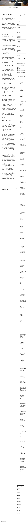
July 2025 (18, 41)
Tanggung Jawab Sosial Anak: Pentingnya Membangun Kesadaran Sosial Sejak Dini (21, 68)
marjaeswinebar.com (22, 246)
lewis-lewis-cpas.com (22, 165)
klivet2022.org (21, 219)
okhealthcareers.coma (22, 76)
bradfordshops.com (22, 169)
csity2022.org (21, 226)
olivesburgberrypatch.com (23, 391)
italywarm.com (22, 466)
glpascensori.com (22, 395)
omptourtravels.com (22, 459)
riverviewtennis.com (22, 308)
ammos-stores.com (22, 440)
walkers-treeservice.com (23, 405)
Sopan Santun (9, 7)
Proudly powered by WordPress (4, 521)
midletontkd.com (22, 425)
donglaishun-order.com (22, 277)
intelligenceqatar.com (22, 105)
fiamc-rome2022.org (22, 278)
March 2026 (18, 32)
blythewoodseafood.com (22, 294)
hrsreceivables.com (22, 132)
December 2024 (19, 50)
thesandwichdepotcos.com (23, 140)
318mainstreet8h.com (22, 266)
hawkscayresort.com (22, 233)
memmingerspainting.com (22, 138)
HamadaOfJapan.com (22, 109)
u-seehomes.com (21, 153)
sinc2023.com (21, 204)
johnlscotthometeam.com (22, 152)
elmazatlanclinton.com (22, 247)
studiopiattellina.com (22, 272)
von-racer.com (21, 261)
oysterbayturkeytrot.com (23, 387)
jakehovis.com (21, 284)
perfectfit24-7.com (22, 259)
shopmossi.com (22, 406)
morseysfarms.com (22, 307)
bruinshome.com (22, 383)
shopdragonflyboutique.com (23, 301)
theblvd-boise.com (22, 159)
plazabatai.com (21, 232)
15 (24, 16)
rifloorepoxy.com (22, 396)
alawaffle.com (21, 371)
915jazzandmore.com (22, 282)
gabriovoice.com (22, 355)
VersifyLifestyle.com (22, 110)
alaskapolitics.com (22, 91)
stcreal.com (21, 121)
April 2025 (18, 45)
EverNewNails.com (22, 146)
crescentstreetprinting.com (23, 338)
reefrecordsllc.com (22, 370)
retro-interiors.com (22, 158)
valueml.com (21, 123)
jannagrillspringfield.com (22, 273)
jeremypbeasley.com (22, 139)
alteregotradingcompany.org (23, 176)
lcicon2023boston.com (22, 194)
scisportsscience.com (22, 472)
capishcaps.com (21, 321)
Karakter (3, 7)
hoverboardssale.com (22, 90)
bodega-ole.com (22, 452)
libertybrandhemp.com (22, 446)
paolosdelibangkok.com (22, 295)
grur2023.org (21, 183)
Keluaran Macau (19, 482)
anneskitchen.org (22, 367)
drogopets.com (21, 315)
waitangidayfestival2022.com (23, 195)
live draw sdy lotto (19, 507)
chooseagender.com (22, 89)
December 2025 (19, 36)
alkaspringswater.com (22, 265)
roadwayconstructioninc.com (23, 300)
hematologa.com (22, 342)
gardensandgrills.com (22, 426)
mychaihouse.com (22, 290)
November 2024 (19, 51)
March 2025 (18, 46)
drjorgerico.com (21, 127)
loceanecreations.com (22, 441)
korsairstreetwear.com (22, 359)
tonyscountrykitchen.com (22, 288)
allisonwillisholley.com (22, 413)
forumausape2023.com (22, 188)
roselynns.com (21, 96)
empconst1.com (21, 133)
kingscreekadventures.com (23, 111)
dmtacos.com (21, 337)
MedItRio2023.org (22, 193)
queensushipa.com (22, 128)
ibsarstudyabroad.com (22, 227)
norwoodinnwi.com (22, 447)
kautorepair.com (21, 245)
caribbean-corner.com (22, 430)
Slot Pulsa (18, 480)
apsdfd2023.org (21, 187)
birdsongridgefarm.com (22, 442)
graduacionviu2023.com (23, 377)
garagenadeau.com (22, 144)
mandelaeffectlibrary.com (22, 95)
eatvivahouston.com (22, 349)
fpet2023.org (21, 160)
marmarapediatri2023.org (22, 212)
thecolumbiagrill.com (22, 206)
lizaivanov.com (22, 343)
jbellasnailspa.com (22, 289)
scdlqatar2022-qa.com (22, 205)
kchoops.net (21, 434)
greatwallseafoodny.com (23, 353)
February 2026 (19, 33)
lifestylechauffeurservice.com (23, 145)
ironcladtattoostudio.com (23, 382)
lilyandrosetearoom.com (23, 390)
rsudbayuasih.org (22, 462)
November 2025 (19, 37)
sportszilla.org (21, 302)
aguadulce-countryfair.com (23, 283)
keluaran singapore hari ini (15, 7)
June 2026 (18, 28)
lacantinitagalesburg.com (22, 251)
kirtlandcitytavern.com (22, 437)
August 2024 (18, 55)
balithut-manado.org (22, 175)
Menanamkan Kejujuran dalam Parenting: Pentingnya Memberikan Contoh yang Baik (21, 70)
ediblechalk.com (21, 316)
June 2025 (18, 42)
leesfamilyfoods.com (22, 164)
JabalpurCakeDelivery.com (22, 103)
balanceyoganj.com (22, 97)
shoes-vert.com (21, 239)
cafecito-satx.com (22, 376)
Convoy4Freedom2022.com (23, 182)
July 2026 (18, 27)
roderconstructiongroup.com (23, 231)
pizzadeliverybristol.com (22, 252)
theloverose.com (22, 354)
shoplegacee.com (21, 116)
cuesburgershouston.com (23, 334)
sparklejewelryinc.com (22, 381)
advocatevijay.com (22, 171)
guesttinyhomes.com (22, 344)
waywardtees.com (22, 82)
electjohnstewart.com (22, 458)
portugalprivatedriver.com (22, 260)
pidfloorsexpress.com (22, 83)
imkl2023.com (21, 189)
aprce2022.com (21, 177)
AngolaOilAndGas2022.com (23, 181)
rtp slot (12, 18)
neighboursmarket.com (22, 448)
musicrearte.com (21, 306)
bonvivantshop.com (22, 117)
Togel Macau (18, 483)
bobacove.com (21, 296)
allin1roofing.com (22, 419)
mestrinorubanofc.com (22, 454)
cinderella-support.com (22, 134)
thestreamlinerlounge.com (23, 453)
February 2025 (19, 47)
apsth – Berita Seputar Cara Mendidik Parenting (12, 3)
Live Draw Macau (19, 501)
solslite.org (21, 414)
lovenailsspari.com (22, 267)
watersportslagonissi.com (22, 154)
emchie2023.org (21, 213)
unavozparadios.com (22, 238)
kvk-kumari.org (22, 469)
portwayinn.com (22, 415)
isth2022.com (21, 200)
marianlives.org (21, 81)
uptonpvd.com (21, 399)
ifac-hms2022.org (22, 220)
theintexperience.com (22, 77)
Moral (5, 7)
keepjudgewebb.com (22, 420)
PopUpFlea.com (21, 122)
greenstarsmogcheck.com (22, 253)
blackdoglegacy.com (22, 348)
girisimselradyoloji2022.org (22, 214)
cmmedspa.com (22, 424)
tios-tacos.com (22, 375)
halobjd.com (21, 104)
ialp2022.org (21, 218)
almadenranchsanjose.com (23, 170)
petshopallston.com (22, 360)
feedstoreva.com (21, 314)
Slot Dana (18, 495)
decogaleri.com (21, 237)
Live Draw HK (18, 479)
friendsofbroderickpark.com (23, 271)
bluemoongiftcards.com (23, 431)
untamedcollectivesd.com (23, 407)
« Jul (19, 21)
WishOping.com (21, 115)
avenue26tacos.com (22, 361)
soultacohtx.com (21, 320)
